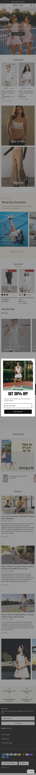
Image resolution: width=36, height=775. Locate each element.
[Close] (33, 361)
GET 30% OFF (18, 411)
